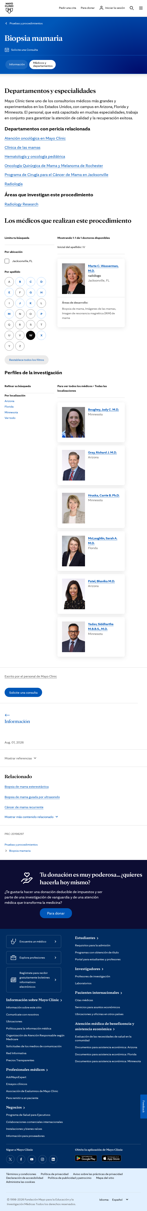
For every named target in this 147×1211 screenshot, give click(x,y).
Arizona (9, 401)
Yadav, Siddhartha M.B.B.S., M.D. (101, 626)
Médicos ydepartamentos (43, 64)
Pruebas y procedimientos (26, 23)
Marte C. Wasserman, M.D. (103, 268)
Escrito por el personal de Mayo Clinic (31, 676)
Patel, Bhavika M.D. (101, 581)
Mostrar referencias (18, 758)
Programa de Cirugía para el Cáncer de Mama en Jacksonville (56, 174)
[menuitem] (17, 64)
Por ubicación (14, 252)
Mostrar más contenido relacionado (29, 817)
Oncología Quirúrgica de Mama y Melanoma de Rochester (54, 165)
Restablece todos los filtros (26, 360)
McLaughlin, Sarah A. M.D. (102, 540)
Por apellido (12, 271)
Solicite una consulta (23, 692)
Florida (9, 406)
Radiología (14, 183)
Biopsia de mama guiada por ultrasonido (32, 797)
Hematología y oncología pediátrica (35, 156)
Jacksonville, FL (22, 261)
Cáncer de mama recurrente (24, 807)
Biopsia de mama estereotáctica (27, 786)
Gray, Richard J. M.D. (102, 452)
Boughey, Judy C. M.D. (103, 409)
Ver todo (10, 418)
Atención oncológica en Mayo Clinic (35, 138)
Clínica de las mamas (22, 147)
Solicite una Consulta (24, 50)
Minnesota (11, 412)
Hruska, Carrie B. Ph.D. (103, 495)
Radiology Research (21, 203)
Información (17, 64)
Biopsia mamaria (34, 38)
